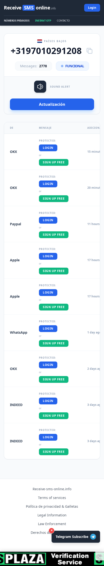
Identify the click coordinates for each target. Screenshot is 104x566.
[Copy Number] (89, 51)
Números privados (16, 20)
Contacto (63, 20)
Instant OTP (43, 20)
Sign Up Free (54, 162)
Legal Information (52, 515)
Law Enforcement (52, 523)
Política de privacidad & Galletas (52, 506)
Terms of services (52, 497)
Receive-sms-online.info (52, 489)
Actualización (52, 104)
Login (92, 8)
